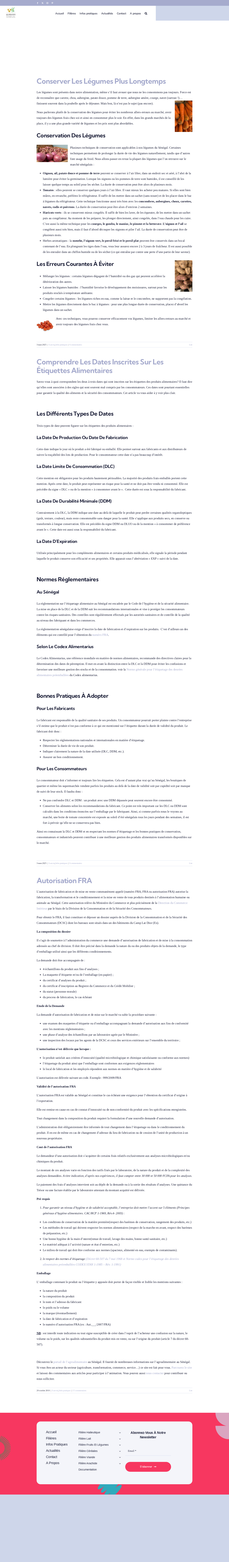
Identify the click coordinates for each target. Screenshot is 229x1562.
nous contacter (155, 1373)
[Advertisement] (114, 53)
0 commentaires (75, 345)
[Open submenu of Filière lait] (120, 1439)
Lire (190, 345)
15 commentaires (79, 1390)
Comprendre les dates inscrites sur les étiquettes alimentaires (100, 366)
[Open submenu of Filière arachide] (120, 1464)
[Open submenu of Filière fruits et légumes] (120, 1445)
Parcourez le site (182, 1367)
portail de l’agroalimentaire (70, 1362)
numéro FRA (100, 634)
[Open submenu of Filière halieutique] (120, 1433)
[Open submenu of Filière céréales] (120, 1451)
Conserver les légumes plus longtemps (101, 81)
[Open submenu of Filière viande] (120, 1458)
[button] (146, 13)
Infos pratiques (61, 345)
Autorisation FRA (64, 880)
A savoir (51, 345)
